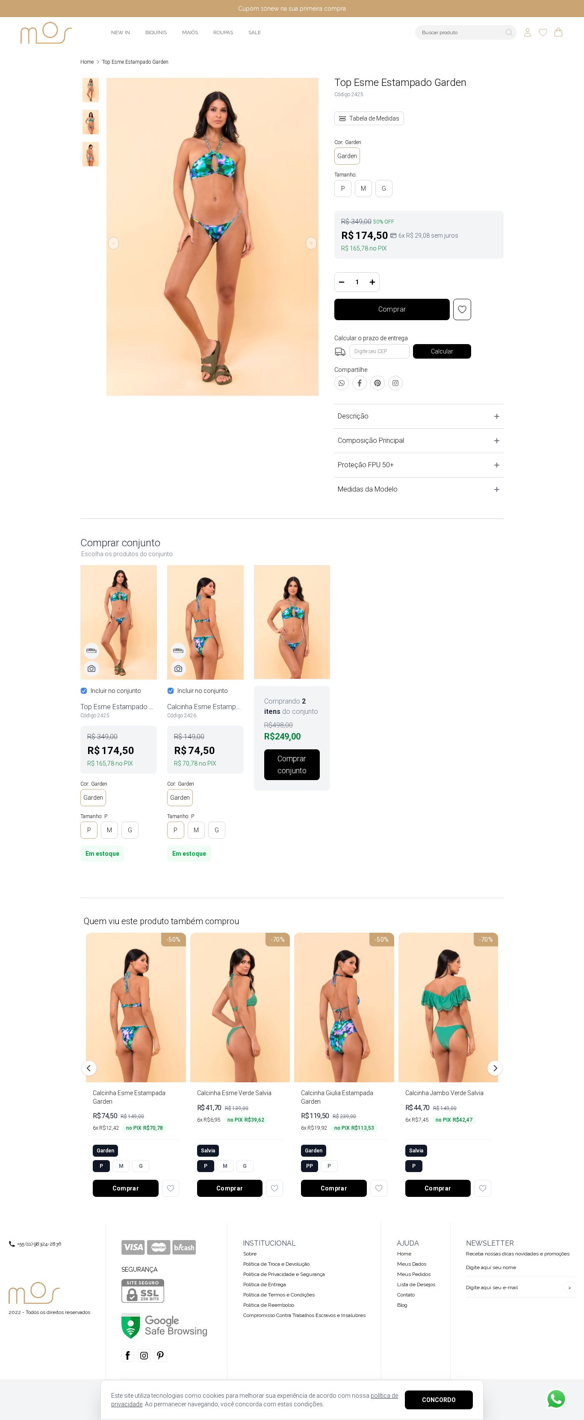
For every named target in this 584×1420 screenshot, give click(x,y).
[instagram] (144, 1355)
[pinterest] (160, 1355)
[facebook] (128, 1355)
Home (87, 62)
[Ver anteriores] (90, 1068)
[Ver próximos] (494, 1068)
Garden (347, 156)
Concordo (439, 1399)
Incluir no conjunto (116, 690)
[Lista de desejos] (543, 32)
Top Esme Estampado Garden (135, 62)
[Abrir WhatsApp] (556, 1399)
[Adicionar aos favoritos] (170, 1188)
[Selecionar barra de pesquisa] (509, 32)
